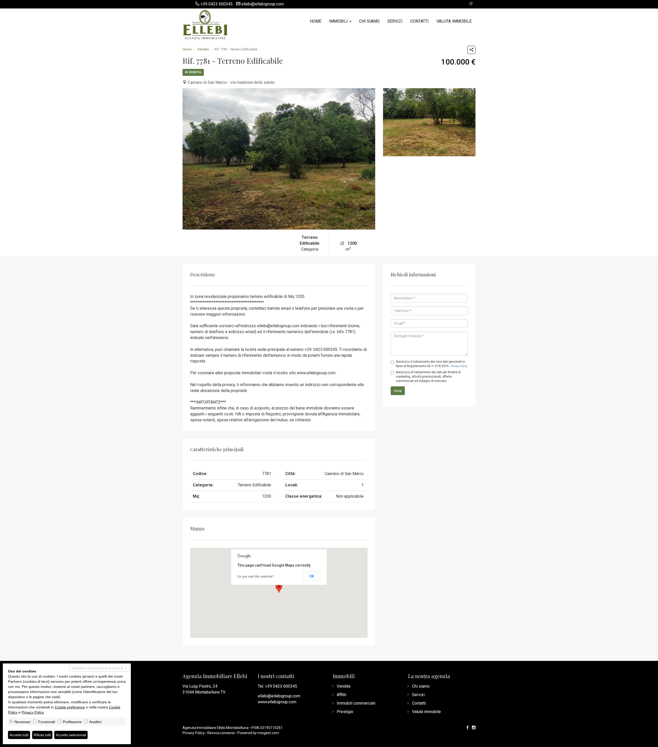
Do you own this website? (255, 576)
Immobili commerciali (356, 703)
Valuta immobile (454, 21)
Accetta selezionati (71, 735)
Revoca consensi (221, 733)
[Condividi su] (471, 50)
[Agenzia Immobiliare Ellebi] (205, 23)
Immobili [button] (339, 21)
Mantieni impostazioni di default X (99, 668)
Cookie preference (70, 707)
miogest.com (268, 733)
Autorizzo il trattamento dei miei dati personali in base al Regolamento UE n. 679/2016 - (432, 364)
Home (315, 21)
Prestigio (345, 711)
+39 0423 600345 (216, 4)
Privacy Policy (459, 366)
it (471, 4)
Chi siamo (369, 21)
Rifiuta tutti (42, 735)
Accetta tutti (19, 735)
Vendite (203, 49)
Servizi (395, 21)
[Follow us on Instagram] (474, 727)
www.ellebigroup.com (277, 701)
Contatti (419, 21)
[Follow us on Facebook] (467, 727)
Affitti (341, 694)
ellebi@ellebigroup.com (262, 4)
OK (311, 576)
